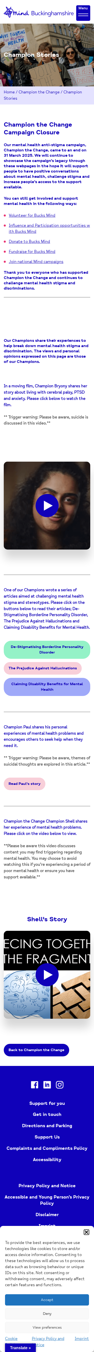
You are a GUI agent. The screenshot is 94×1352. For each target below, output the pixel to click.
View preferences (47, 1327)
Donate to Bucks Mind (29, 241)
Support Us (47, 1137)
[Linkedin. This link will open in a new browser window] (47, 1086)
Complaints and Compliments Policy (47, 1148)
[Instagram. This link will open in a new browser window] (59, 1086)
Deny (47, 1313)
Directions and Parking (47, 1125)
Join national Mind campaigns (36, 261)
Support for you (47, 1103)
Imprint (82, 1338)
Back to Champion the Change (36, 1050)
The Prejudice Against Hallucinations (43, 668)
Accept (47, 1299)
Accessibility (47, 1159)
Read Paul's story (25, 783)
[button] (86, 1232)
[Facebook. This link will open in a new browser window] (34, 1086)
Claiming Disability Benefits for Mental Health (47, 687)
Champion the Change (39, 92)
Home (9, 92)
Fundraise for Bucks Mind (32, 251)
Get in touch (47, 1114)
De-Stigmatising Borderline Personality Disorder (47, 649)
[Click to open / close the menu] (83, 14)
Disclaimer (47, 1214)
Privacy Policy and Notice (47, 1185)
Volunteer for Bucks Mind (32, 215)
